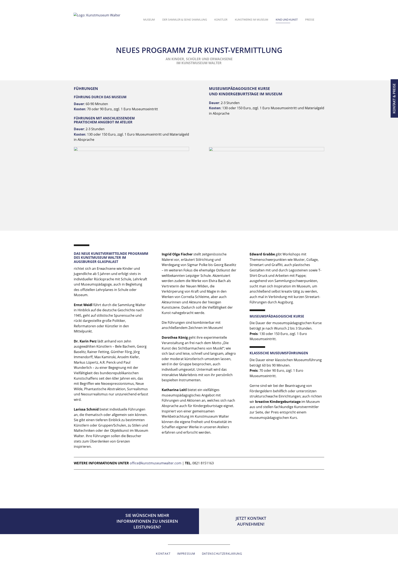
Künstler (220, 19)
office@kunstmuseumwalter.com (155, 463)
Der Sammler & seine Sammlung (184, 19)
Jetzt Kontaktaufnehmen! (251, 521)
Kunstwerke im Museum (251, 19)
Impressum (186, 554)
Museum (149, 19)
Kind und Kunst (287, 19)
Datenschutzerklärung (222, 554)
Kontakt (163, 554)
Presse (309, 19)
